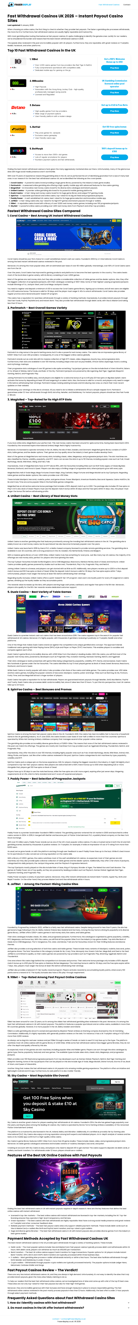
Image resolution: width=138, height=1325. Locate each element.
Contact (126, 4)
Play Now (114, 68)
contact (55, 1319)
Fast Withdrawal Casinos (109, 4)
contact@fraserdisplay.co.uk (73, 1319)
